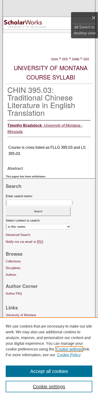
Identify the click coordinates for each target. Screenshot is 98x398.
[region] (49, 357)
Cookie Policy (69, 355)
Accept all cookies (49, 371)
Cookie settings (69, 349)
